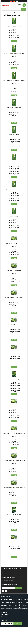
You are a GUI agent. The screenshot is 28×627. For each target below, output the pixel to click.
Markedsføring (5, 614)
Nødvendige (4, 612)
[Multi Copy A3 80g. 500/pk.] (14, 129)
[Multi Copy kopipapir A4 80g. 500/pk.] (14, 102)
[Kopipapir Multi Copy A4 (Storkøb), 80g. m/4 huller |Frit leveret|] (14, 48)
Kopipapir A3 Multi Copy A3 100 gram (14, 324)
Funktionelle (4, 616)
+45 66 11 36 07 (6, 573)
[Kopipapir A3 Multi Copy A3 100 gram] (14, 319)
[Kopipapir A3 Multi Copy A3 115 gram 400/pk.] (14, 346)
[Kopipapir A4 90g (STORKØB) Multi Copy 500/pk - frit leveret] (14, 156)
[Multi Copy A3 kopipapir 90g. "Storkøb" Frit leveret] (14, 238)
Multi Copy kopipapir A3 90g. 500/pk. (14, 270)
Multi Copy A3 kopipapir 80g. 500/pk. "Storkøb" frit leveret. (14, 189)
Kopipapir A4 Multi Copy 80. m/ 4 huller (14, 26)
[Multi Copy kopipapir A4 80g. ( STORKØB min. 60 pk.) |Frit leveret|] (14, 75)
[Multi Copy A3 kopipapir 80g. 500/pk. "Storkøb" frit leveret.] (14, 184)
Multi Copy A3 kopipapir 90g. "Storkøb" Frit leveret (14, 243)
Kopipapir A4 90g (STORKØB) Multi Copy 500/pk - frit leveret (14, 161)
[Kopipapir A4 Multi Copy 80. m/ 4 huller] (14, 21)
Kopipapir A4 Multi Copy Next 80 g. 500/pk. (14, 514)
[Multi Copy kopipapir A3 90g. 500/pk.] (14, 265)
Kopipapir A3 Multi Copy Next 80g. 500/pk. (14, 379)
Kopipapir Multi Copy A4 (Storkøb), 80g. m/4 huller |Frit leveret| (14, 54)
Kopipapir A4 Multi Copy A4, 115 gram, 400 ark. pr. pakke (14, 460)
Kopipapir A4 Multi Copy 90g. (14, 216)
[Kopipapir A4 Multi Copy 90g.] (14, 211)
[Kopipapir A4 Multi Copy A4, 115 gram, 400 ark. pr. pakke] (14, 455)
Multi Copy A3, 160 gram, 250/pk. (14, 541)
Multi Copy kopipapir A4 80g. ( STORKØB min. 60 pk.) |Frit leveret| (14, 81)
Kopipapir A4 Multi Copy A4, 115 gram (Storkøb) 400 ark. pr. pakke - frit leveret (14, 434)
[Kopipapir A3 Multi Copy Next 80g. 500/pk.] (14, 374)
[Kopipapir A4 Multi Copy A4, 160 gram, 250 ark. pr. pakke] (14, 482)
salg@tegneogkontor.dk (8, 574)
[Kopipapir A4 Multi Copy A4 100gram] (14, 401)
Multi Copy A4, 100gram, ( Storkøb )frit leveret (14, 297)
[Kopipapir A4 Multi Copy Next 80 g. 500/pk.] (14, 509)
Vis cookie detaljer (4, 620)
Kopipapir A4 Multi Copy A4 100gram (14, 406)
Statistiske (4, 618)
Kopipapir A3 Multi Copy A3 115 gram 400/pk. (14, 351)
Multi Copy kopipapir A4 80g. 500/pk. (14, 107)
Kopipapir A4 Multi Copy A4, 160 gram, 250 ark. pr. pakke (14, 487)
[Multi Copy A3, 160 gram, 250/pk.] (14, 536)
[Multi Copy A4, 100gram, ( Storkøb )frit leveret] (14, 292)
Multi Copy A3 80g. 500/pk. (14, 134)
